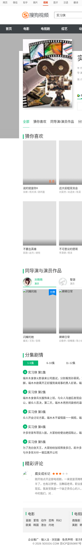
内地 (51, 524)
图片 (35, 2)
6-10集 (51, 363)
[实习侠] (47, 73)
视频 (45, 2)
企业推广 (33, 539)
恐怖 (51, 520)
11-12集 (70, 363)
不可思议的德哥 (68, 248)
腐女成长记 (42, 473)
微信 (15, 2)
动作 (43, 520)
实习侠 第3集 (37, 412)
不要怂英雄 (29, 248)
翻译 (76, 2)
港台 (43, 524)
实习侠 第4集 (37, 427)
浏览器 (56, 539)
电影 (26, 28)
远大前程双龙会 (68, 188)
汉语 (66, 2)
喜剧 (28, 520)
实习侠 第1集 (37, 372)
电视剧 (45, 28)
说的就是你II (30, 188)
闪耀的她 (28, 336)
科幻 (59, 520)
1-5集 (30, 363)
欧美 (28, 524)
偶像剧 (76, 520)
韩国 (36, 524)
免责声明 (67, 539)
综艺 (64, 28)
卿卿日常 (64, 336)
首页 (9, 28)
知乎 (25, 2)
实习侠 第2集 (37, 392)
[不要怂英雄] (39, 223)
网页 (5, 2)
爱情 (36, 520)
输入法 (45, 539)
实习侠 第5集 (37, 442)
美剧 (74, 524)
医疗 (55, 2)
